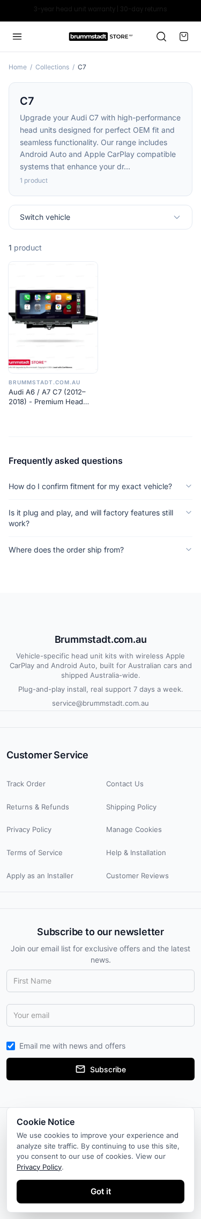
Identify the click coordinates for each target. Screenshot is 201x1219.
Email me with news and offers (72, 1045)
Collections (52, 67)
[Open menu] (17, 36)
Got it (101, 1191)
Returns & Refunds (37, 806)
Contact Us (125, 783)
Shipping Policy (131, 806)
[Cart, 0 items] (184, 36)
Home (18, 67)
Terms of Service (34, 852)
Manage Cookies (134, 829)
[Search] (161, 36)
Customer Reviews (137, 875)
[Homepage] (100, 36)
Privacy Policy (28, 829)
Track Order (26, 783)
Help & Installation (136, 852)
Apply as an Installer (39, 875)
